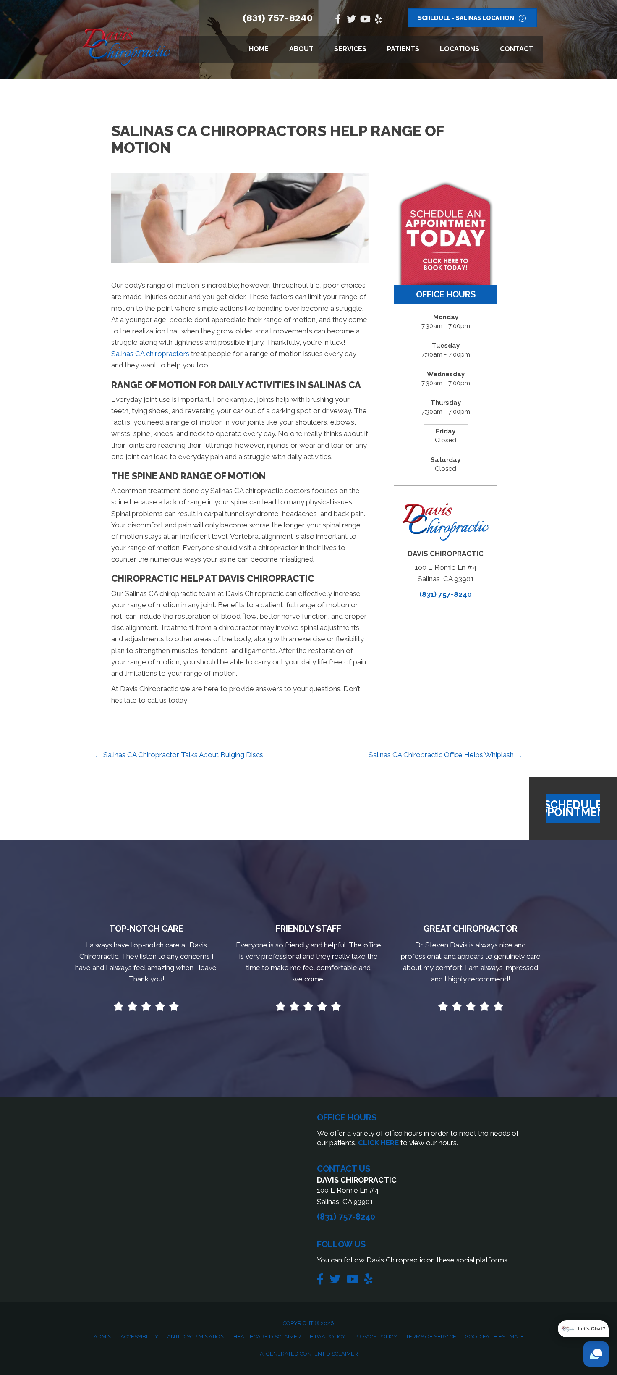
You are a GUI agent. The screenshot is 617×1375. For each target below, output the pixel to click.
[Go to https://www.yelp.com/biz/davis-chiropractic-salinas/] (378, 20)
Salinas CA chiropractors (150, 353)
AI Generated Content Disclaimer (309, 1354)
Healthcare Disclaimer (267, 1336)
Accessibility (139, 1336)
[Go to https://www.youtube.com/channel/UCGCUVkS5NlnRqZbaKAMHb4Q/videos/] (364, 20)
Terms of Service (431, 1336)
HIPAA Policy (327, 1336)
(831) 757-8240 (278, 18)
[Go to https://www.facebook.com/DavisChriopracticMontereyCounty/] (337, 20)
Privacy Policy (375, 1336)
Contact (516, 49)
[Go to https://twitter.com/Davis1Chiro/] (351, 20)
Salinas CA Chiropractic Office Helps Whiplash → (446, 754)
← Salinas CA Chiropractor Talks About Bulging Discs (178, 754)
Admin (103, 1336)
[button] (573, 808)
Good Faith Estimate (494, 1336)
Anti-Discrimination (196, 1336)
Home (259, 49)
